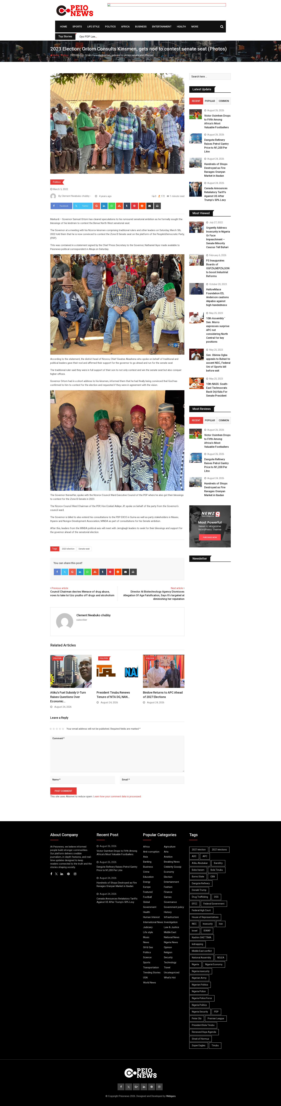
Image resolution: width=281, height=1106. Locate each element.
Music (146, 937)
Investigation (171, 922)
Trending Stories (152, 972)
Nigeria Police (199, 991)
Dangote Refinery (201, 883)
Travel (167, 967)
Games (168, 897)
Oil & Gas (148, 947)
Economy (169, 871)
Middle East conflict (202, 951)
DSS (216, 897)
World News (149, 982)
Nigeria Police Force (202, 998)
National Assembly (201, 957)
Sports (77, 26)
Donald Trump (199, 890)
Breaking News (172, 861)
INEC (194, 924)
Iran (221, 924)
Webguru (171, 1096)
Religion (168, 952)
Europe (147, 886)
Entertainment (161, 26)
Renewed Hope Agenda (204, 1032)
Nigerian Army (199, 978)
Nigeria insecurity (200, 971)
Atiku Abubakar (200, 863)
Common (224, 101)
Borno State (198, 876)
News (146, 942)
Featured (148, 892)
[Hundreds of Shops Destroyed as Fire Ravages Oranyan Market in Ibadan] (195, 163)
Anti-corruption (151, 851)
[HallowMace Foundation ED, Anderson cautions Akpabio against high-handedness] (196, 289)
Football (147, 897)
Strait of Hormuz (200, 1038)
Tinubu (215, 1045)
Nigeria (195, 964)
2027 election (199, 849)
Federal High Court (201, 910)
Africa (125, 26)
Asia (145, 856)
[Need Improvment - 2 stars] (53, 729)
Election (168, 876)
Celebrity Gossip (172, 866)
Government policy (174, 907)
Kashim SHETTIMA (201, 937)
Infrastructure (171, 917)
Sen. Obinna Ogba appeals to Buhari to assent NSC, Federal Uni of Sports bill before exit (218, 363)
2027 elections (219, 849)
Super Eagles (198, 1045)
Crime (146, 871)
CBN (212, 876)
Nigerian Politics (200, 984)
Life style (93, 26)
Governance (170, 902)
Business (141, 26)
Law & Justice (171, 927)
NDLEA (220, 957)
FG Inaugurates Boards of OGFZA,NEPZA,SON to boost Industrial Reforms (217, 268)
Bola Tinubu (217, 870)
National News (171, 937)
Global (146, 902)
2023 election (68, 549)
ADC (194, 856)
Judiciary (148, 927)
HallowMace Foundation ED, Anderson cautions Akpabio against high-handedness (217, 297)
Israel (194, 930)
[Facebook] (57, 572)
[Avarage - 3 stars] (56, 729)
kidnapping (197, 944)
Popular (210, 101)
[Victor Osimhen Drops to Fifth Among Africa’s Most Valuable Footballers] (195, 114)
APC (205, 856)
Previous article (60, 588)
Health (181, 26)
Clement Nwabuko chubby (93, 615)
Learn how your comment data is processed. (117, 796)
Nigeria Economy (213, 964)
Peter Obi (196, 1018)
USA (145, 977)
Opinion (168, 947)
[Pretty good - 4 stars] (59, 729)
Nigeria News (171, 942)
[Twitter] (64, 572)
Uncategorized (171, 972)
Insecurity (208, 924)
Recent (196, 101)
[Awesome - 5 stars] (63, 729)
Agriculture (169, 846)
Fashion (168, 886)
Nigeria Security (200, 1011)
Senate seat (84, 549)
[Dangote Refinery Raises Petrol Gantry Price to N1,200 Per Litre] (195, 138)
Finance (168, 892)
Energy (146, 881)
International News (153, 922)
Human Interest (151, 917)
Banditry (218, 863)
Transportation (151, 967)
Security (168, 957)
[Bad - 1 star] (50, 729)
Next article (177, 588)
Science (147, 957)
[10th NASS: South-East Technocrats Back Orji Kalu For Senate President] (196, 383)
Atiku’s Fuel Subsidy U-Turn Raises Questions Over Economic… (68, 697)
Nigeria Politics (199, 1005)
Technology (170, 962)
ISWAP (207, 930)
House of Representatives (205, 917)
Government (149, 907)
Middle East (170, 932)
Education (148, 876)
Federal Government (213, 903)
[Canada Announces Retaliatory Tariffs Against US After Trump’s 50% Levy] (195, 189)
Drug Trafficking (200, 897)
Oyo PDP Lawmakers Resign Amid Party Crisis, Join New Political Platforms (123, 36)
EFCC (194, 903)
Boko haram (198, 870)
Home (63, 26)
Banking (147, 861)
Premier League (216, 1018)
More (194, 26)
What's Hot (170, 977)
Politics (110, 26)
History (168, 912)
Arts (166, 851)
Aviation (168, 856)
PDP (216, 1011)
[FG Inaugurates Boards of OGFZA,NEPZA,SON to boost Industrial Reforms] (196, 260)
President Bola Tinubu (203, 1025)
